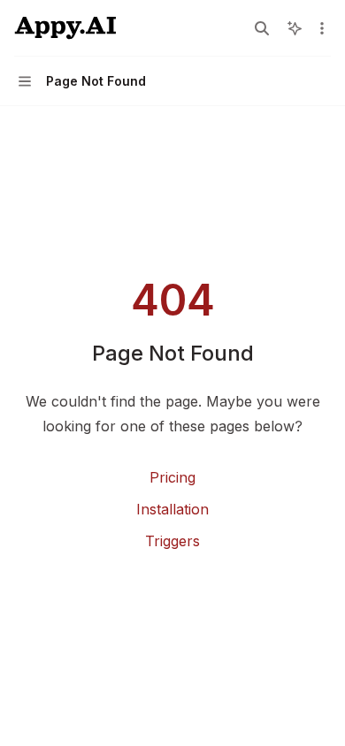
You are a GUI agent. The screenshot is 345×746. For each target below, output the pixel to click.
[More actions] (322, 28)
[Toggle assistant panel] (295, 28)
